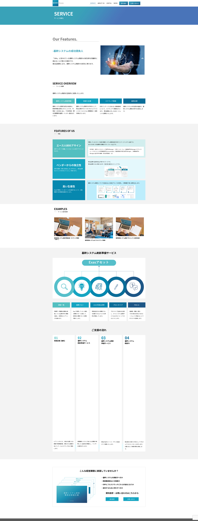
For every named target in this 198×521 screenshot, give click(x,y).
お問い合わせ (134, 3)
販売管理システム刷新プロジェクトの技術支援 (128, 238)
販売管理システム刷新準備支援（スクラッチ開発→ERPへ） (66, 238)
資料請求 (123, 3)
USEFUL (109, 3)
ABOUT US (101, 3)
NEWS (115, 3)
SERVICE (93, 3)
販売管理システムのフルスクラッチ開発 (95, 240)
